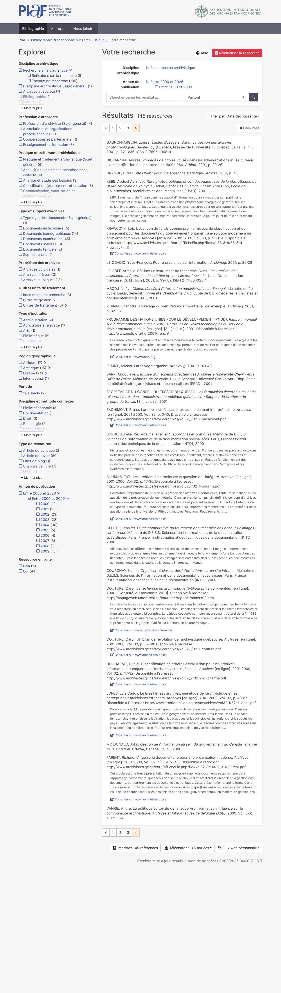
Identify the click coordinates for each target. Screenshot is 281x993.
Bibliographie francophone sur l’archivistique (67, 40)
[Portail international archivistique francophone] (46, 11)
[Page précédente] (106, 128)
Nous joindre (83, 28)
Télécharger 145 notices (188, 848)
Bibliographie (33, 28)
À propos (58, 28)
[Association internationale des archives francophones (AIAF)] (228, 11)
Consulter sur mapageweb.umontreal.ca (143, 630)
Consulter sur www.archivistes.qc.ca (141, 253)
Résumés (251, 128)
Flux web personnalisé (240, 848)
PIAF (22, 40)
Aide (204, 53)
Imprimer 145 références (137, 848)
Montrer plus (32, 108)
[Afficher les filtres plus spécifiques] (66, 305)
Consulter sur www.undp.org (135, 357)
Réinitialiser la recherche (238, 53)
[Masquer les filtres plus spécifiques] (70, 70)
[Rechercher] (253, 97)
